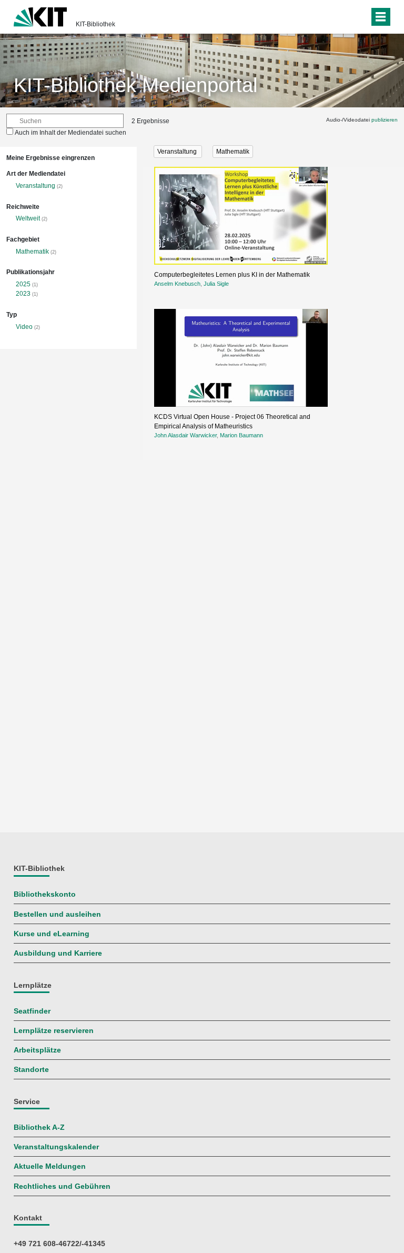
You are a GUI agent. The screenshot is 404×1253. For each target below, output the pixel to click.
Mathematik (32, 251)
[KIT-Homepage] (40, 16)
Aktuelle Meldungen (50, 1166)
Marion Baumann (241, 435)
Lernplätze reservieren (54, 1031)
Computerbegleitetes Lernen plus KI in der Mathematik (232, 274)
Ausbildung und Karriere (58, 953)
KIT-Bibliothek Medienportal (135, 85)
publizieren (384, 120)
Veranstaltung (35, 185)
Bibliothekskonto (45, 894)
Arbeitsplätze (37, 1050)
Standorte (31, 1070)
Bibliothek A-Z (39, 1127)
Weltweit (28, 218)
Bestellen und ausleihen (57, 914)
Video (24, 326)
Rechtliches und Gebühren (62, 1186)
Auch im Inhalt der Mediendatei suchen (70, 132)
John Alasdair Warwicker (185, 435)
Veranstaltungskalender (56, 1147)
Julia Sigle (216, 283)
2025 (23, 284)
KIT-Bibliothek (95, 24)
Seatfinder (32, 1011)
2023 (23, 293)
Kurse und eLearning (51, 934)
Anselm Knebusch (177, 283)
